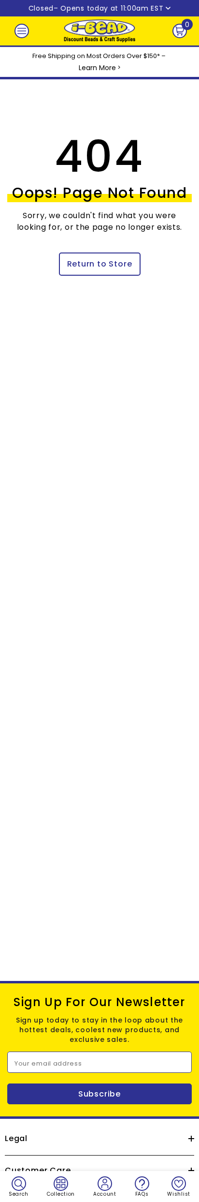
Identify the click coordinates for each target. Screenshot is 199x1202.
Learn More (97, 68)
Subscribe (99, 1093)
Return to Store (99, 263)
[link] (18, 1186)
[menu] (21, 31)
